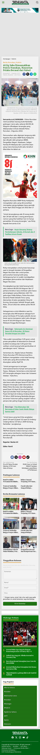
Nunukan (10, 75)
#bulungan (7, 704)
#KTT (5, 716)
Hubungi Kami (6, 748)
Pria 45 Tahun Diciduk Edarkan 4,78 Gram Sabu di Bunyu (10, 465)
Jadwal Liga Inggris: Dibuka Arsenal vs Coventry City (20, 656)
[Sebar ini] (24, 74)
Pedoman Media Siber (21, 748)
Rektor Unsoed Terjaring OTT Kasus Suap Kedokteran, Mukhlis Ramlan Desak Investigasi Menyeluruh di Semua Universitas (29, 481)
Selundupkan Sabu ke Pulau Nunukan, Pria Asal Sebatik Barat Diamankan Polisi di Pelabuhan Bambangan (10, 550)
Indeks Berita (6, 746)
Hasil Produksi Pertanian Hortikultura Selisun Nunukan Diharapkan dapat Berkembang (11, 481)
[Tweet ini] (27, 74)
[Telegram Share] (31, 74)
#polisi (6, 720)
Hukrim (18, 62)
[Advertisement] (20, 35)
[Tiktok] (27, 457)
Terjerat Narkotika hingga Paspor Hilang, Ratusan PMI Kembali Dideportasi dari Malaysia (11, 487)
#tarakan (7, 692)
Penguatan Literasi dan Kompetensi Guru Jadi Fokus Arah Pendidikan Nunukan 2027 (28, 550)
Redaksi (15, 746)
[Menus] (3, 2)
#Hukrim (7, 708)
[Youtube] (24, 457)
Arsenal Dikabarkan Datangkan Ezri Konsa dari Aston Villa (21, 668)
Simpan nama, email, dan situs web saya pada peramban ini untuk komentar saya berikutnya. (19, 598)
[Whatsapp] (34, 74)
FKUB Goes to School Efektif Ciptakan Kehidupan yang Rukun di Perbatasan (29, 466)
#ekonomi (7, 724)
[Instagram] (20, 457)
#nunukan (7, 700)
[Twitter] (16, 457)
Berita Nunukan (9, 62)
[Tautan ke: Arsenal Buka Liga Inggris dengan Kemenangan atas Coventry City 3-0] (20, 634)
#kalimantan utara (10, 696)
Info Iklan (23, 746)
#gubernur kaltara (10, 712)
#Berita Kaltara (9, 688)
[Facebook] (12, 457)
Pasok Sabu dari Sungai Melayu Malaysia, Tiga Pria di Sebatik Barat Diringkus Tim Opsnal (29, 487)
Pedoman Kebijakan (8, 750)
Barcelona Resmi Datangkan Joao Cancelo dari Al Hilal (21, 662)
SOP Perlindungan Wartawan (11, 752)
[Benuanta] (20, 2)
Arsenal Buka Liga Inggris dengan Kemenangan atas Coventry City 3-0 (19, 650)
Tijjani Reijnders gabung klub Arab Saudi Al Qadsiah (21, 674)
